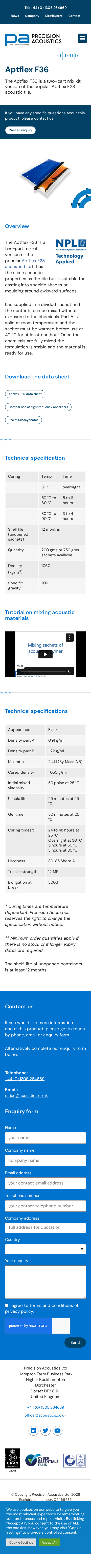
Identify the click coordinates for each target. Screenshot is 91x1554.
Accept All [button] (49, 1542)
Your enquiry (16, 1260)
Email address (18, 1173)
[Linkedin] (34, 1431)
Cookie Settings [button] (21, 1542)
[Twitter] (45, 1431)
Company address (22, 1218)
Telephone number (22, 1195)
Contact (74, 16)
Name (10, 1127)
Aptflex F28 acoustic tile (25, 264)
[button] (82, 38)
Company (32, 16)
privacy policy (19, 1311)
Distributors (53, 16)
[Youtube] (58, 1431)
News (15, 16)
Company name (19, 1150)
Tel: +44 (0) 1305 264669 (46, 7)
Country (12, 1239)
